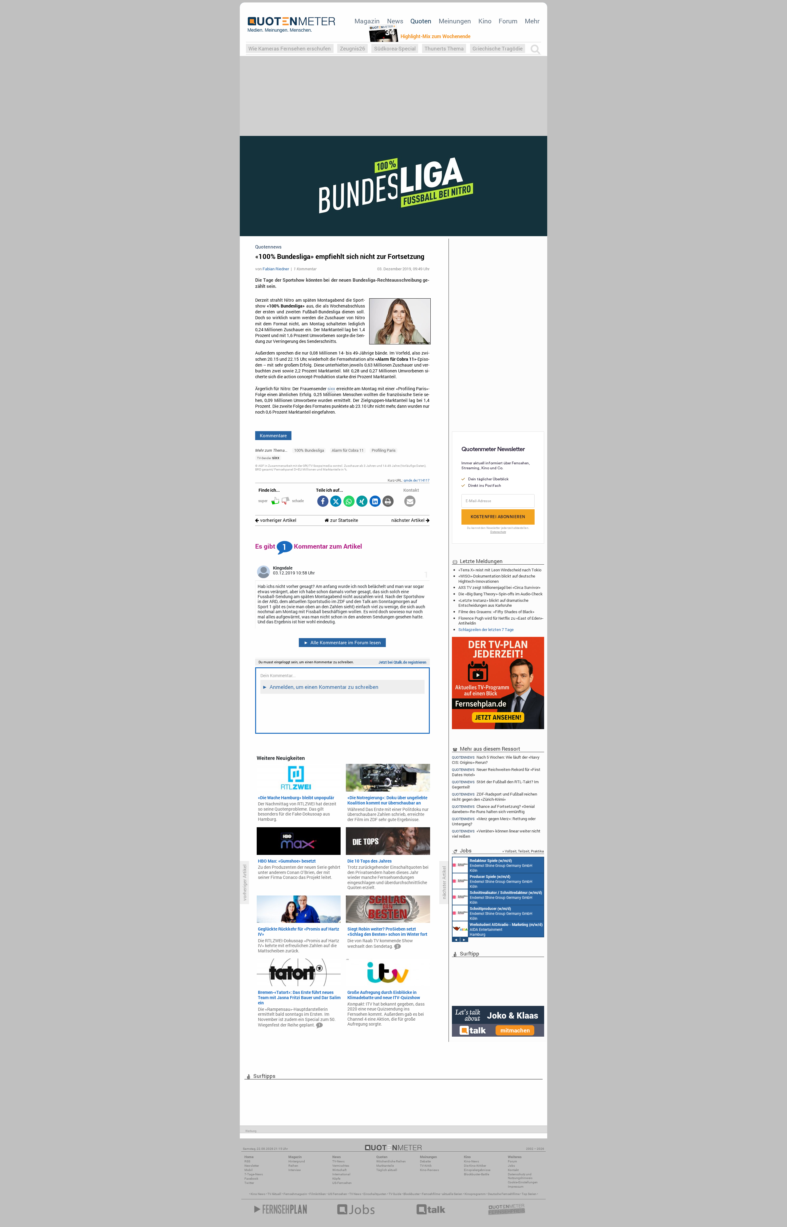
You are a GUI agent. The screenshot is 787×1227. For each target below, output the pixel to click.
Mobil (248, 1170)
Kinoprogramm (475, 1194)
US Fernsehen (337, 1194)
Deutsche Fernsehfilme (504, 1194)
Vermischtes (340, 1166)
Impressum (516, 1187)
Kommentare (273, 435)
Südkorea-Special (395, 48)
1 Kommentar (305, 268)
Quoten (420, 21)
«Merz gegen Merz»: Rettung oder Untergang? (494, 821)
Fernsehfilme (431, 1194)
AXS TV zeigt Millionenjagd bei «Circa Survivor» (499, 587)
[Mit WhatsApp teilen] (348, 501)
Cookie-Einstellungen (523, 1182)
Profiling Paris (384, 450)
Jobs (511, 1166)
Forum (508, 21)
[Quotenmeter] (291, 24)
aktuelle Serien (452, 1194)
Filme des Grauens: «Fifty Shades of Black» (496, 611)
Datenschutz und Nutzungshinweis (520, 1176)
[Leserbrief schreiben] (410, 501)
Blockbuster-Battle (476, 1174)
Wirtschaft (339, 1170)
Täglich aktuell (386, 1170)
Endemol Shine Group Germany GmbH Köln (501, 865)
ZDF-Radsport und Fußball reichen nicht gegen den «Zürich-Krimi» (494, 797)
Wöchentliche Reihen (391, 1161)
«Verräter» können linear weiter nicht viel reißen (496, 833)
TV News (355, 1194)
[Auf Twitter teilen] (335, 501)
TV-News (338, 1161)
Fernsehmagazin (295, 1194)
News (395, 21)
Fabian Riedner (276, 268)
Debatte (425, 1161)
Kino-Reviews (429, 1170)
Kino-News (471, 1161)
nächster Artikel (408, 520)
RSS (247, 1161)
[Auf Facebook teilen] (322, 501)
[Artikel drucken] (388, 501)
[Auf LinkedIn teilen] (375, 501)
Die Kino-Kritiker (475, 1166)
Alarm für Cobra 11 (348, 450)
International (341, 1174)
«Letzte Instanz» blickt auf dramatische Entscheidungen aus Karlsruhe (493, 603)
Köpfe (336, 1179)
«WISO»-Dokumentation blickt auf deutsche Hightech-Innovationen (496, 578)
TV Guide (395, 1194)
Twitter (249, 1183)
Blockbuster (411, 1194)
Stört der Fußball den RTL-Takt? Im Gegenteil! (495, 784)
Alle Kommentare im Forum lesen (342, 642)
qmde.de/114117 (416, 480)
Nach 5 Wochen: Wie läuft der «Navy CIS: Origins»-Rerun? (496, 759)
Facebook (251, 1179)
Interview (294, 1170)
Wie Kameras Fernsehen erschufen (289, 48)
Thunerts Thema (444, 48)
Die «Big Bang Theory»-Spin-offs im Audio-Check (500, 594)
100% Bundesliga (309, 450)
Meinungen (455, 21)
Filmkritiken (317, 1194)
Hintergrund (296, 1161)
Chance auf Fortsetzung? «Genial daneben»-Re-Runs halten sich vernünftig (493, 809)
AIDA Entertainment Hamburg (506, 929)
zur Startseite (343, 520)
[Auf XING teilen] (362, 501)
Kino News (258, 1194)
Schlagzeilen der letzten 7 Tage (486, 629)
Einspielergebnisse (477, 1170)
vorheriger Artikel (277, 520)
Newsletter (251, 1166)
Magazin (367, 21)
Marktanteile (385, 1166)
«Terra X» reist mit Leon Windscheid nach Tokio (499, 570)
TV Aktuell (274, 1194)
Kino (485, 21)
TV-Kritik (426, 1166)
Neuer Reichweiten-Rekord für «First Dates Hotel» (496, 772)
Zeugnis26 (352, 48)
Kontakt (513, 1170)
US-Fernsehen (342, 1183)
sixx (331, 388)
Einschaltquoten (374, 1194)
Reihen (293, 1166)
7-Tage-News (253, 1174)
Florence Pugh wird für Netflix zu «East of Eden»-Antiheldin (501, 620)
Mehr (532, 21)
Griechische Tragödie (498, 48)
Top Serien (529, 1194)
